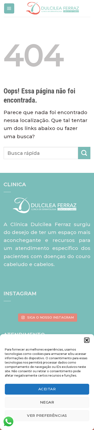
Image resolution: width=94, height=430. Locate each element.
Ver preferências (47, 415)
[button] (86, 340)
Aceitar (47, 389)
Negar (47, 402)
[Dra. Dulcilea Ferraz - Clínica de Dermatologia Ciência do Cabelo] (52, 8)
